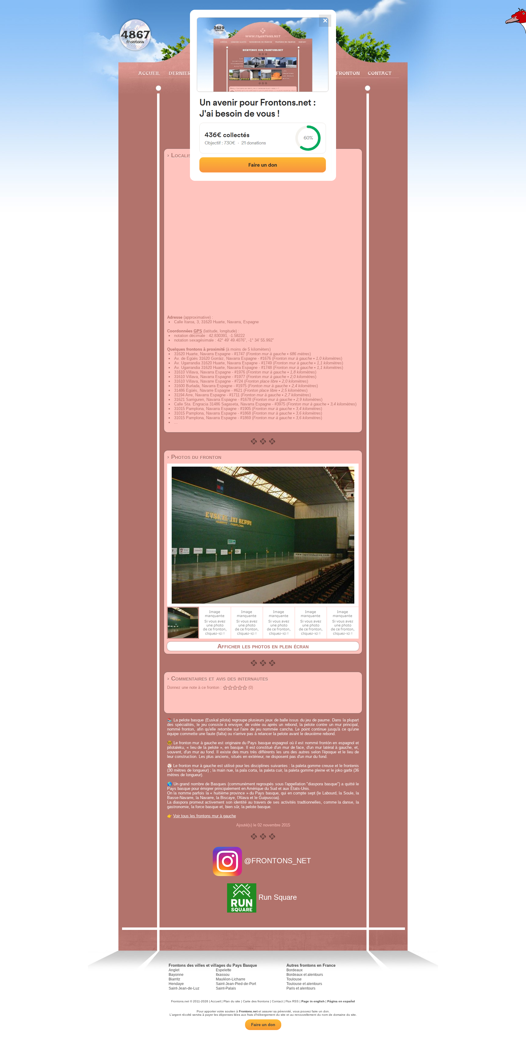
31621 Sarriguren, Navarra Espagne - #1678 (212, 399)
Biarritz (174, 979)
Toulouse (294, 979)
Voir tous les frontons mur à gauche (204, 816)
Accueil (149, 73)
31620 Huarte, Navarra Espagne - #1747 (209, 354)
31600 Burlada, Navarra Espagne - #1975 (210, 386)
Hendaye (176, 984)
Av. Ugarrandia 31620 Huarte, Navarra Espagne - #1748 (223, 367)
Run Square (277, 897)
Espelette (223, 970)
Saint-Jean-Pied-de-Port (236, 984)
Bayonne (176, 975)
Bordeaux (294, 970)
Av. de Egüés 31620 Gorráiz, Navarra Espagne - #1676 (222, 358)
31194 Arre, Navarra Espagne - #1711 (207, 395)
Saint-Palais (226, 988)
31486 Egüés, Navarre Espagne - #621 (208, 390)
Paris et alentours (300, 988)
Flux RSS (292, 1001)
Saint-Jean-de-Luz (184, 988)
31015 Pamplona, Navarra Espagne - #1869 (212, 417)
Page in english (312, 1001)
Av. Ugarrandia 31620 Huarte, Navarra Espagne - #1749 (223, 363)
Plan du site (231, 1001)
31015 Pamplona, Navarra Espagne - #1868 (212, 413)
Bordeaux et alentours (304, 975)
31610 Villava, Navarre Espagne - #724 (208, 381)
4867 (135, 34)
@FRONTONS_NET (277, 861)
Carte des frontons (256, 1001)
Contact (379, 73)
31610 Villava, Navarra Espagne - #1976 (209, 372)
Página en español (341, 1001)
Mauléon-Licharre (230, 979)
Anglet (174, 970)
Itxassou (223, 975)
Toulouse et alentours (304, 984)
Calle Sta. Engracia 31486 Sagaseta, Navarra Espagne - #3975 (229, 404)
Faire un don (263, 1024)
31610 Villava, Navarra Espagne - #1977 (209, 376)
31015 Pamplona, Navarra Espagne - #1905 (212, 408)
